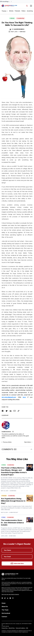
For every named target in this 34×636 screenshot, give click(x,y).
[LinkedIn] (7, 598)
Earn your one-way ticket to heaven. (10, 594)
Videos (23, 11)
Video (3, 517)
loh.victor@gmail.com (9, 397)
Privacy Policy (5, 628)
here (24, 397)
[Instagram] (13, 598)
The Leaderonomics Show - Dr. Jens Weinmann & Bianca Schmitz (12, 522)
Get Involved (6, 613)
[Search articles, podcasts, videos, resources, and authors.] (27, 6)
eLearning (30, 11)
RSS (27, 628)
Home (3, 603)
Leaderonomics (19, 29)
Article (12, 18)
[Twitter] (5, 598)
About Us (5, 606)
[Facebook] (2, 598)
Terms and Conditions (20, 628)
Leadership (21, 18)
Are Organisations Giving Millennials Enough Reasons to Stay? (13, 501)
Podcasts (17, 11)
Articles (11, 11)
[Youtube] (10, 598)
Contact (4, 616)
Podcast (4, 495)
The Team (5, 610)
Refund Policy (12, 628)
